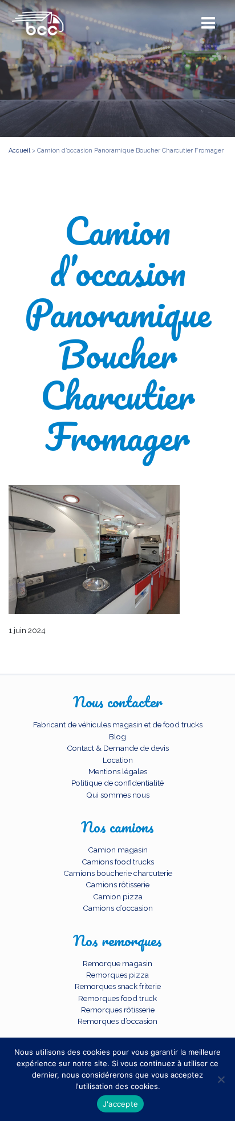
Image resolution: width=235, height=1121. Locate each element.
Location (118, 759)
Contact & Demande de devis (118, 747)
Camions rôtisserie (117, 884)
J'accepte (120, 1103)
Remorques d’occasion (117, 1021)
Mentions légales (117, 771)
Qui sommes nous (117, 794)
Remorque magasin (117, 963)
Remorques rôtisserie (118, 1009)
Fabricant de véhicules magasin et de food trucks (117, 724)
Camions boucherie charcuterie (117, 873)
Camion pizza (118, 896)
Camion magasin (118, 849)
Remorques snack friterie (118, 986)
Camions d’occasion (118, 907)
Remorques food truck (117, 998)
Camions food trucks (118, 861)
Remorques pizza (117, 974)
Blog (117, 736)
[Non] (220, 1079)
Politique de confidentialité (117, 782)
